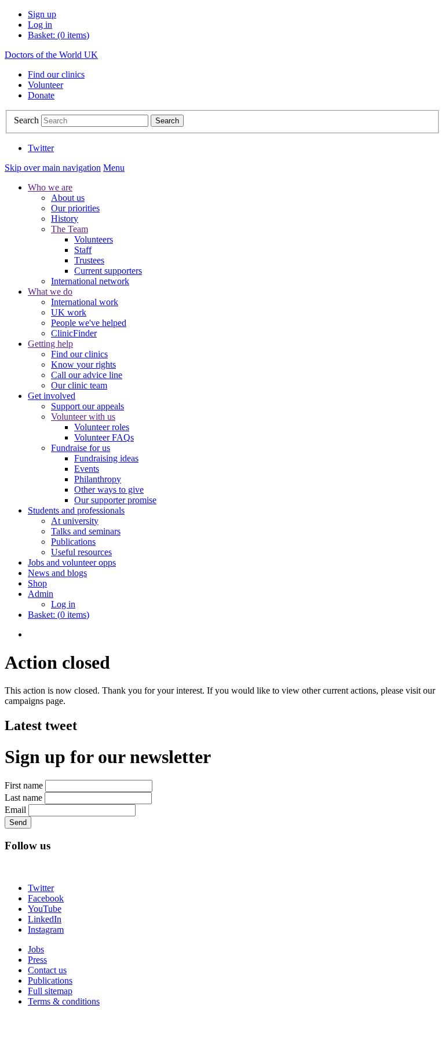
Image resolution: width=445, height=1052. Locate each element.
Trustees (89, 260)
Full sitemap (50, 991)
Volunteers (93, 239)
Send (18, 822)
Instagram (46, 929)
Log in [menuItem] (63, 604)
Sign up (42, 14)
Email (15, 810)
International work (84, 302)
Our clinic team (79, 385)
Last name (23, 797)
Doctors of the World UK (51, 55)
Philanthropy (97, 479)
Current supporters (108, 271)
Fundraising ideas (106, 458)
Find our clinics (56, 74)
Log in (40, 25)
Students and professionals (76, 510)
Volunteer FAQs (104, 437)
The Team (69, 229)
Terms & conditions (64, 1001)
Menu (114, 168)
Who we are (50, 187)
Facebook (46, 898)
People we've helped (88, 323)
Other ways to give (109, 489)
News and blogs (57, 573)
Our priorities (75, 208)
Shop (37, 583)
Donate (41, 95)
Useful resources (81, 552)
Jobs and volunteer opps (72, 562)
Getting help (50, 344)
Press (37, 960)
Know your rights (83, 364)
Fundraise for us (80, 448)
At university (75, 521)
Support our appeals (87, 406)
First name (24, 785)
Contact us (47, 970)
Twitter (41, 148)
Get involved (51, 396)
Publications (73, 542)
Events (86, 469)
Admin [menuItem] (40, 594)
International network (90, 281)
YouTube (44, 909)
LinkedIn (44, 919)
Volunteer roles (101, 427)
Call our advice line (86, 375)
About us (68, 198)
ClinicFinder (74, 333)
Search (26, 120)
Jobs (36, 949)
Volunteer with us (83, 416)
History (64, 218)
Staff (83, 250)
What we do (50, 291)
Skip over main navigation (53, 168)
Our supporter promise (115, 500)
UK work (68, 312)
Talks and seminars (86, 531)
